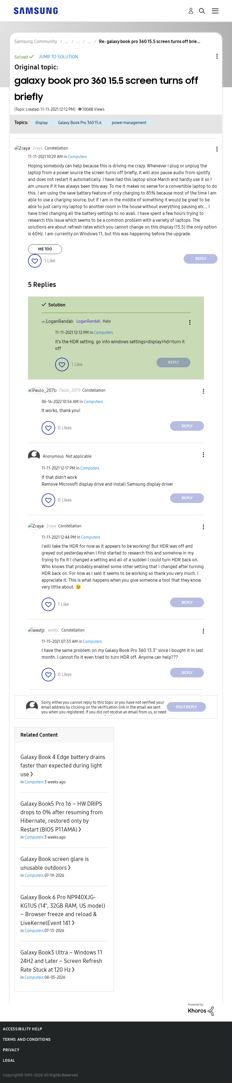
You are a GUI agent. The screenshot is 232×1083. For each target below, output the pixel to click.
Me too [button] (45, 249)
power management (129, 122)
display (41, 122)
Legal (9, 1060)
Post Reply (186, 707)
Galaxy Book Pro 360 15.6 (80, 122)
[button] (207, 149)
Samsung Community (35, 41)
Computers (77, 156)
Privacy (11, 1050)
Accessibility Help (22, 1029)
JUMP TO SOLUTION (58, 56)
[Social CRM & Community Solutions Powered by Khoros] (201, 1009)
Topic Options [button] (207, 56)
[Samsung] (36, 10)
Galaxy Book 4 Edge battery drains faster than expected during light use (62, 766)
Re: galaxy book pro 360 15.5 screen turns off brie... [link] (149, 41)
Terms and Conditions (27, 1039)
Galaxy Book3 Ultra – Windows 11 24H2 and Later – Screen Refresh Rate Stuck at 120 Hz (61, 961)
